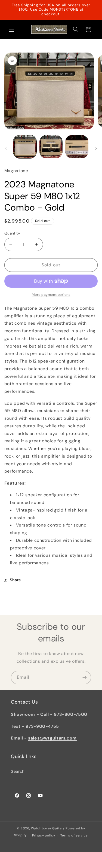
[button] (11, 29)
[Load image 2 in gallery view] (51, 146)
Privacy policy (43, 835)
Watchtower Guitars (47, 828)
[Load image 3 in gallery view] (76, 146)
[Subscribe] (84, 677)
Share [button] (15, 580)
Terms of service (74, 835)
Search (17, 771)
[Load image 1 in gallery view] (24, 146)
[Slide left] (6, 148)
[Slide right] (96, 148)
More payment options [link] (51, 295)
